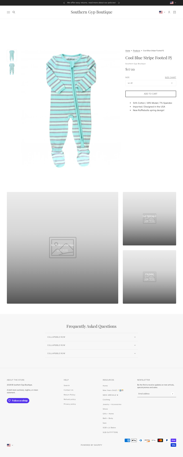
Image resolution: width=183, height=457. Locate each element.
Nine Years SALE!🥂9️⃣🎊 (113, 390)
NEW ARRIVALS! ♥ (110, 395)
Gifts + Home (108, 414)
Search (67, 385)
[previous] (64, 3)
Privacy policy (70, 404)
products (136, 51)
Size (150, 77)
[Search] (13, 12)
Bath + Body (108, 418)
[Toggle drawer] (8, 12)
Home (127, 51)
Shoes (105, 409)
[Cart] (174, 12)
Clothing (106, 400)
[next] (119, 3)
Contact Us (68, 390)
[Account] (169, 12)
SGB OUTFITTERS (110, 432)
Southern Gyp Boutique (135, 64)
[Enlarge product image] (71, 110)
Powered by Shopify (91, 445)
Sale (105, 423)
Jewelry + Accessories (112, 404)
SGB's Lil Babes (109, 428)
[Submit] (172, 394)
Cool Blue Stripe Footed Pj (148, 57)
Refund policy (70, 399)
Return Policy (69, 395)
